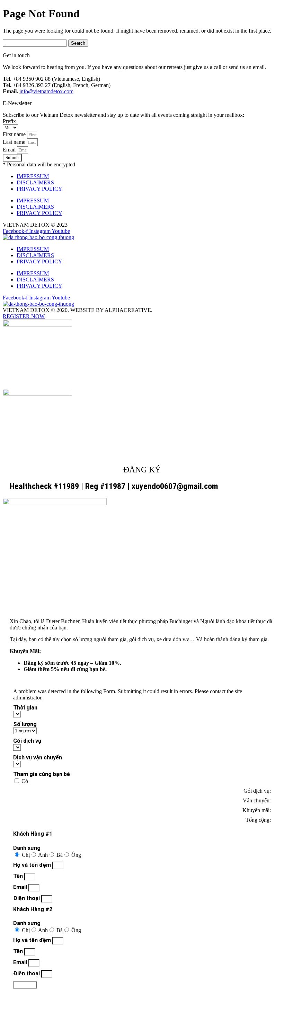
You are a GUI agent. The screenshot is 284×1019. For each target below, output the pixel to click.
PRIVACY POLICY (39, 189)
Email (10, 150)
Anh (43, 855)
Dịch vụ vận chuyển (37, 757)
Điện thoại (27, 898)
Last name (15, 142)
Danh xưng (27, 848)
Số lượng (25, 724)
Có (24, 781)
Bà (59, 855)
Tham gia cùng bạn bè (41, 774)
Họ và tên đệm (32, 865)
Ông (76, 855)
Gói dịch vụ (27, 741)
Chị (26, 855)
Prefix (9, 121)
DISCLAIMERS (35, 182)
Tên (18, 876)
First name (15, 134)
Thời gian (25, 707)
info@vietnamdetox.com (46, 91)
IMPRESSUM (33, 176)
